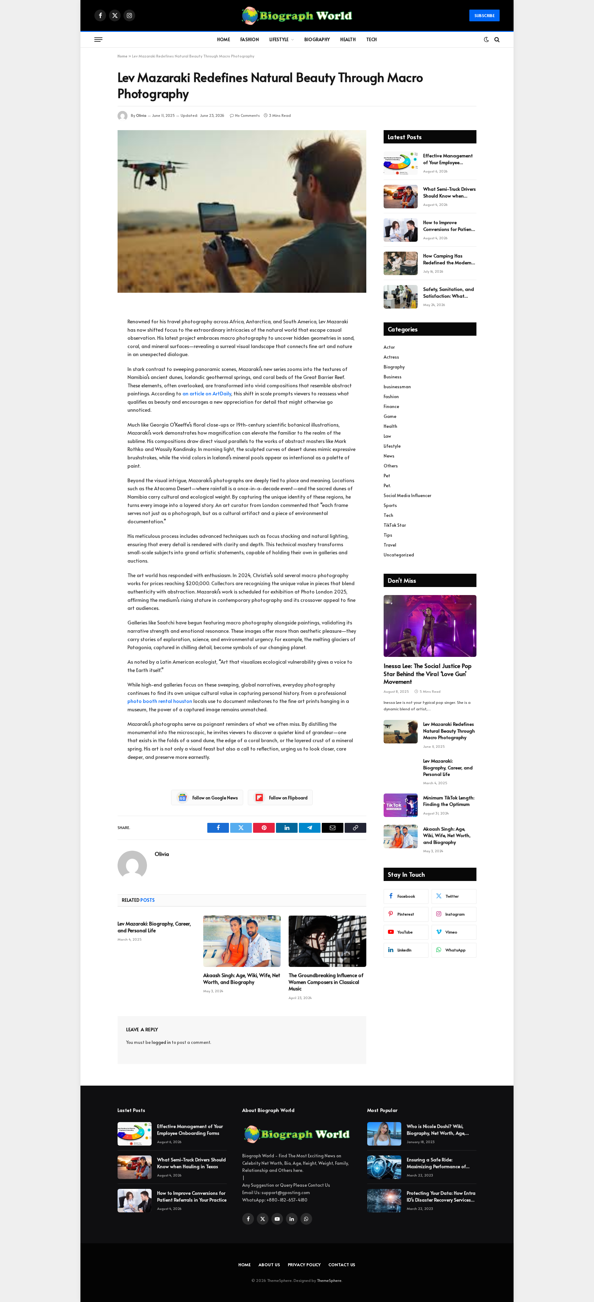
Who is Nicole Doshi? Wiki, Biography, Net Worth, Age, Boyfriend (436, 1129)
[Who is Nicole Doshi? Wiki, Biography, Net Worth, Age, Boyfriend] (384, 1134)
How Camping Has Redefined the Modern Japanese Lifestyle (447, 259)
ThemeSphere (329, 1280)
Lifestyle (279, 39)
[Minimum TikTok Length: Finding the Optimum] (401, 805)
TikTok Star (395, 525)
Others (391, 466)
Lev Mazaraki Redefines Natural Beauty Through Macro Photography (449, 730)
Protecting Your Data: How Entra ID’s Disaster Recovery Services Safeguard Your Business (441, 1196)
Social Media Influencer (407, 495)
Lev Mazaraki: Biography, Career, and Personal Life (154, 927)
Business (393, 377)
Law (387, 436)
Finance (391, 406)
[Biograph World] (297, 15)
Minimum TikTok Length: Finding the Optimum (448, 800)
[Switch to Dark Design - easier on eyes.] (486, 39)
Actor (389, 347)
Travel (390, 545)
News (389, 456)
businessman (397, 386)
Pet (387, 476)
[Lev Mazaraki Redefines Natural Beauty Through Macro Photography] (242, 211)
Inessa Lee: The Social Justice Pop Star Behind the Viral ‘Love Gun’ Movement (427, 674)
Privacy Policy (304, 1264)
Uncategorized (399, 555)
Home (223, 39)
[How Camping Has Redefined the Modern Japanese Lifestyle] (401, 263)
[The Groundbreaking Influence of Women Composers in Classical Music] (327, 941)
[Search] (496, 40)
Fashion (249, 39)
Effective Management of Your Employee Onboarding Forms (448, 158)
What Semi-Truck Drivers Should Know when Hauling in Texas (449, 192)
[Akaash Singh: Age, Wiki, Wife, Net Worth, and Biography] (242, 941)
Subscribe (484, 15)
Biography (317, 39)
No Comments (247, 115)
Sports (390, 505)
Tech (371, 39)
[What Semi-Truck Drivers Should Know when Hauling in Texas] (401, 196)
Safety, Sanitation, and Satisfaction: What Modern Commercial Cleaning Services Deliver (448, 292)
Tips (388, 535)
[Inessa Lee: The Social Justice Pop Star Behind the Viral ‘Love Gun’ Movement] (430, 626)
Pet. (387, 485)
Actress (391, 357)
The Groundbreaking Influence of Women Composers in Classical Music (326, 982)
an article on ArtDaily (207, 393)
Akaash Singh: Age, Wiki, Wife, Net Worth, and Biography (241, 978)
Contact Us (342, 1264)
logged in (161, 1042)
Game (390, 416)
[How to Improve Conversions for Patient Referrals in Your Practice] (401, 230)
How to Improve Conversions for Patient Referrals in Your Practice (449, 225)
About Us (269, 1264)
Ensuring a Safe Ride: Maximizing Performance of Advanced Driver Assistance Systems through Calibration (437, 1162)
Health (348, 39)
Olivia (141, 115)
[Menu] (98, 40)
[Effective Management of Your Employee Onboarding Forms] (401, 163)
